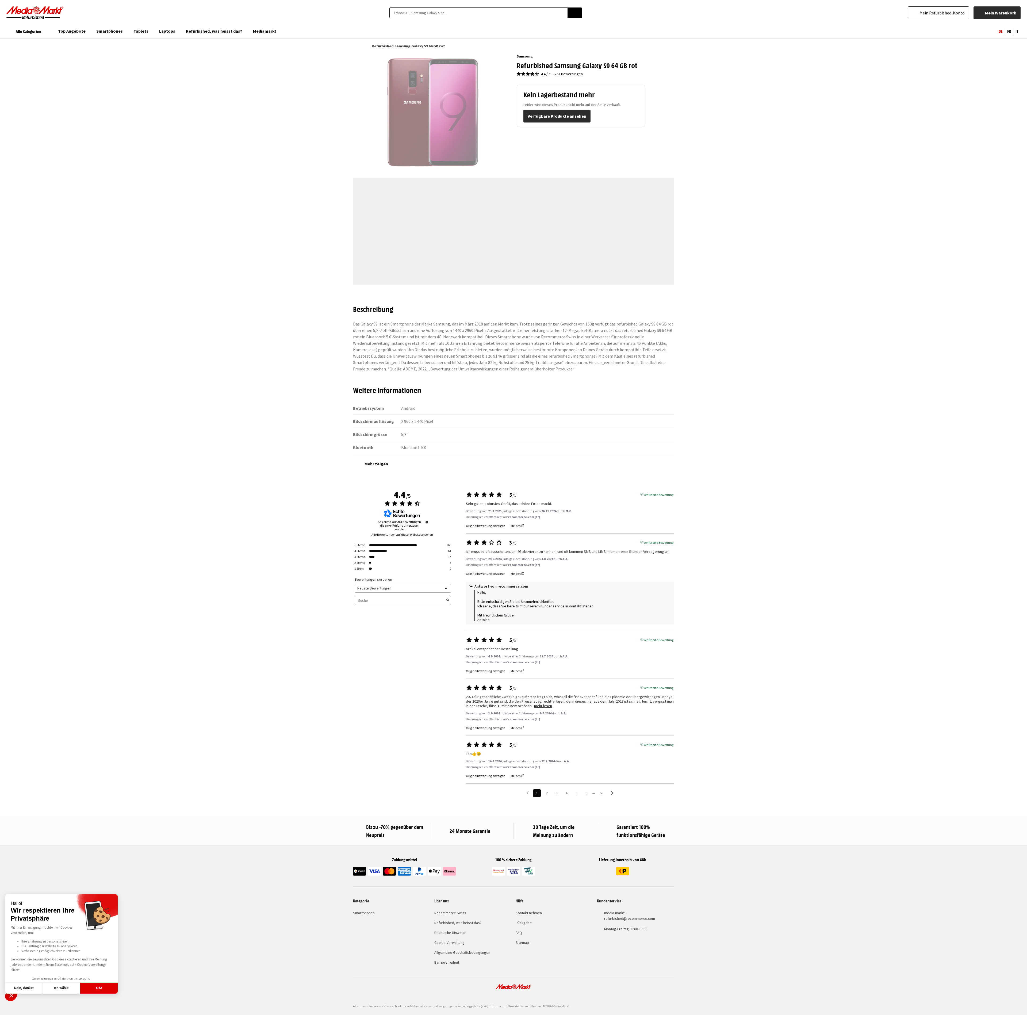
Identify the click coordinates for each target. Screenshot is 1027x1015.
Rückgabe (524, 922)
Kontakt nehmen (529, 912)
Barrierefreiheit (446, 962)
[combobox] (478, 13)
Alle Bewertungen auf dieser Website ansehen (402, 535)
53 (602, 793)
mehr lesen (543, 706)
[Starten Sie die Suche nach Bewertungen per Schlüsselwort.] (448, 600)
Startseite (355, 46)
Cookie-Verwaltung (449, 942)
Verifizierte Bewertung (658, 494)
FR (1009, 31)
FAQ (519, 932)
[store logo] (35, 12)
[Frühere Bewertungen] (527, 792)
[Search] (575, 12)
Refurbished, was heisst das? (457, 922)
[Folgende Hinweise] (612, 793)
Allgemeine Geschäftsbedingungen (462, 952)
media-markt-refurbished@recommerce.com (629, 915)
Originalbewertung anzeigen (485, 526)
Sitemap (522, 942)
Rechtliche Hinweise (450, 932)
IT (1016, 31)
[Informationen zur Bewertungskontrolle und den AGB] (427, 522)
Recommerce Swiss (450, 912)
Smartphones (364, 912)
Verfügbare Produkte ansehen (557, 116)
